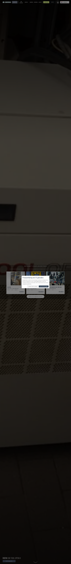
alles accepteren (44, 286)
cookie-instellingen (32, 286)
